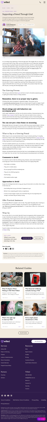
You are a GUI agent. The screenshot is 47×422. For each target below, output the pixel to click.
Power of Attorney (5, 351)
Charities (3, 375)
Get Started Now (39, 341)
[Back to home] (5, 341)
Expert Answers (28, 351)
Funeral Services (5, 362)
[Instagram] (5, 395)
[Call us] (40, 2)
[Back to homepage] (5, 2)
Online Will (3, 349)
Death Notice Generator (31, 362)
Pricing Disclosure (5, 403)
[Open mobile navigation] (44, 2)
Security (27, 386)
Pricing (27, 357)
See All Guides (23, 332)
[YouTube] (8, 395)
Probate (3, 354)
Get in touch (38, 238)
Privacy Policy (35, 400)
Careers (27, 388)
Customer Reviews (29, 360)
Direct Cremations (5, 360)
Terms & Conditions (5, 400)
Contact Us (28, 383)
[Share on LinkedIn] (10, 248)
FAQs (26, 349)
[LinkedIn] (11, 395)
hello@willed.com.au (30, 377)
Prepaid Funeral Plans (6, 365)
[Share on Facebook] (6, 248)
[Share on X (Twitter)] (8, 248)
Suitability (43, 400)
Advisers (3, 377)
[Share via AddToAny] (3, 248)
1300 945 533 (28, 375)
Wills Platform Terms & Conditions (21, 400)
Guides (27, 354)
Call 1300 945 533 (27, 238)
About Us (27, 380)
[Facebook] (2, 395)
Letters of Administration (7, 357)
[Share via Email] (13, 248)
